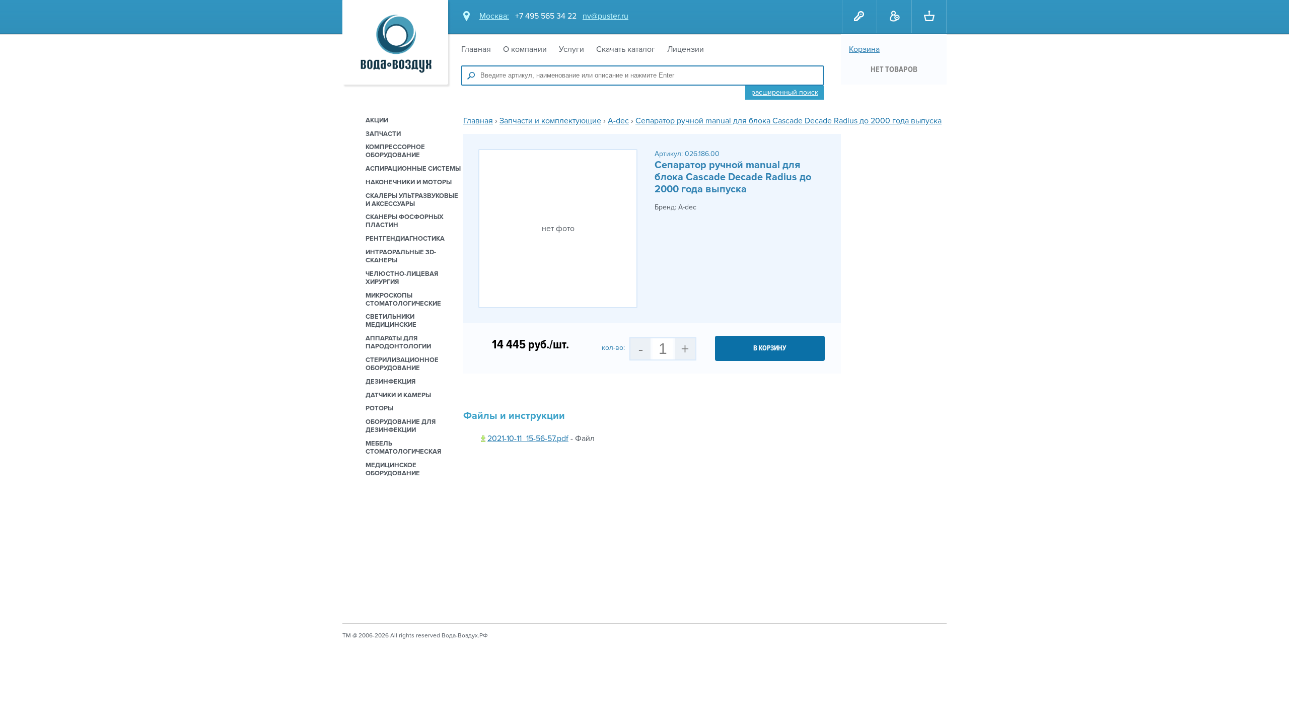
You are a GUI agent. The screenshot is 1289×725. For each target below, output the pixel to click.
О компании (525, 49)
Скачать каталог (625, 49)
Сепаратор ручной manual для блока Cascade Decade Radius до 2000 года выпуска (788, 121)
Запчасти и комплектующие (550, 121)
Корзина (864, 49)
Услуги (571, 49)
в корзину (769, 348)
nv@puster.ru (605, 16)
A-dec (618, 121)
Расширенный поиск (784, 92)
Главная (476, 49)
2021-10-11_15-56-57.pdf (527, 438)
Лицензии (685, 49)
